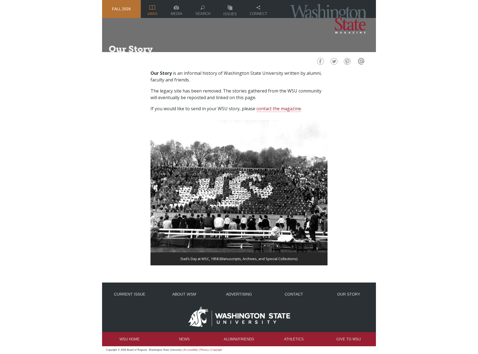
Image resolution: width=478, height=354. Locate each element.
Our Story (348, 294)
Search (202, 14)
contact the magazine (278, 109)
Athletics (294, 339)
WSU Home (129, 339)
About (184, 294)
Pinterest (346, 63)
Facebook (319, 63)
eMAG (152, 14)
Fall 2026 (121, 9)
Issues (230, 14)
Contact (294, 294)
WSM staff (123, 58)
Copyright (216, 349)
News (184, 339)
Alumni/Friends (239, 339)
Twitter (333, 63)
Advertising (239, 294)
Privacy (204, 349)
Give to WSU (348, 339)
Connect (258, 14)
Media (176, 14)
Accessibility (191, 349)
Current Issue (129, 294)
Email (360, 63)
